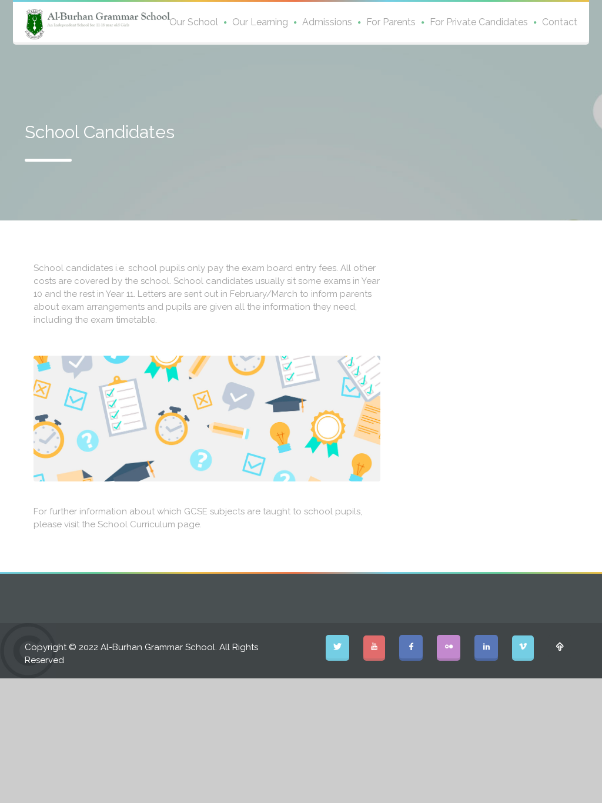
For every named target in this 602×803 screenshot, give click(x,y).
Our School (193, 22)
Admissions (327, 22)
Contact (559, 22)
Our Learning (260, 22)
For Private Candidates (479, 22)
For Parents (391, 22)
